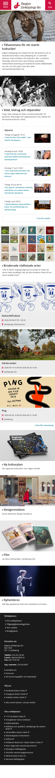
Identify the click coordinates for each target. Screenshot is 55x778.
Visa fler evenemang (45, 425)
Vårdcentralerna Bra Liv (16, 756)
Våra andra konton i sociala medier (21, 702)
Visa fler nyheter (44, 218)
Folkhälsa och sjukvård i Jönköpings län (26, 727)
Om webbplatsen (14, 620)
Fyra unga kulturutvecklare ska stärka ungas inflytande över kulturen (17, 173)
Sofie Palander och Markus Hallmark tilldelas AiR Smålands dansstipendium (17, 157)
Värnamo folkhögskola (15, 759)
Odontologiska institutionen (17, 735)
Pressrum (10, 673)
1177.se (14, 716)
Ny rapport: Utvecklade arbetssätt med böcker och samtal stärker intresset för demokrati (18, 190)
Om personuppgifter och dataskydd (21, 676)
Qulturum (10, 739)
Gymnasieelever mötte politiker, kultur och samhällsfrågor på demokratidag (17, 207)
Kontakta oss (11, 670)
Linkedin (15, 697)
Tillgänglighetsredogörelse (18, 624)
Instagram (15, 694)
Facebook (15, 690)
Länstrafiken (16, 732)
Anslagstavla (12, 631)
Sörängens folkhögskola (16, 749)
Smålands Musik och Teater (23, 742)
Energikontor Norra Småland (18, 720)
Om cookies (12, 627)
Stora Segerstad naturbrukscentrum (21, 745)
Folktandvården (12, 723)
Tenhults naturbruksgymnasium (19, 752)
